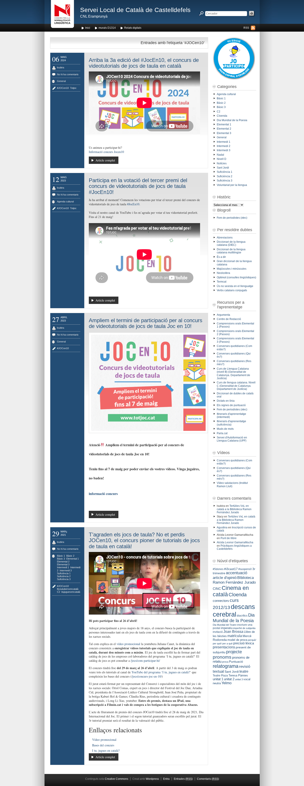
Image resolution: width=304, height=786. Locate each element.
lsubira (60, 67)
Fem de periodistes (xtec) (232, 217)
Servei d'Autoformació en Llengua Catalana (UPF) (232, 439)
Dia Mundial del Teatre (225, 624)
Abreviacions (225, 237)
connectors (221, 601)
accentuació (236, 573)
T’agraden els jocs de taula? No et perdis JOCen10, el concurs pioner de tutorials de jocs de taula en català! (144, 540)
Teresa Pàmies (238, 675)
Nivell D (221, 159)
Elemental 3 (63, 564)
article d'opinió (225, 578)
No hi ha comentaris (68, 74)
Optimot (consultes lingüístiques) (236, 277)
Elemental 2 (63, 561)
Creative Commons (116, 778)
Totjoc (73, 88)
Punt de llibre (229, 538)
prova (225, 661)
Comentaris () (208, 778)
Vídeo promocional (104, 739)
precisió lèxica (243, 643)
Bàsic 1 (61, 555)
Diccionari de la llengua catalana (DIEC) (231, 243)
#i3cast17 (231, 569)
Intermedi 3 (66, 570)
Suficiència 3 (64, 579)
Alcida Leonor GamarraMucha (235, 542)
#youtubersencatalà (67, 589)
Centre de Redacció (229, 319)
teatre (243, 671)
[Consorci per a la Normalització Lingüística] (62, 15)
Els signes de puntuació (231, 405)
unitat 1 (218, 679)
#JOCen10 (63, 88)
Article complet (105, 160)
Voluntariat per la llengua (232, 185)
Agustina (222, 527)
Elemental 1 (72, 558)
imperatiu (227, 628)
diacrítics (242, 615)
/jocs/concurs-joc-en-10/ (147, 676)
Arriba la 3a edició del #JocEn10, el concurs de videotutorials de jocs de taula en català (144, 63)
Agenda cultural (65, 201)
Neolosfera (223, 273)
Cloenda (222, 115)
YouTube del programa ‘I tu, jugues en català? (161, 672)
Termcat (221, 281)
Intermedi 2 (223, 146)
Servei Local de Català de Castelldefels (135, 9)
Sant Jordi (223, 167)
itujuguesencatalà (70, 592)
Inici (87, 27)
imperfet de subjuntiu (244, 628)
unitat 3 (239, 679)
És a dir (221, 257)
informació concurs (103, 493)
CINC (217, 589)
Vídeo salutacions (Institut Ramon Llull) (232, 484)
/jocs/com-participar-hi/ (145, 660)
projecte (234, 651)
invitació (218, 631)
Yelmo (226, 683)
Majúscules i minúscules (231, 268)
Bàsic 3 (61, 558)
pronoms (222, 657)
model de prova (237, 639)
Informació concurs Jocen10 (106, 152)
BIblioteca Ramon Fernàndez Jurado (234, 579)
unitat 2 (229, 679)
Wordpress (152, 778)
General (61, 81)
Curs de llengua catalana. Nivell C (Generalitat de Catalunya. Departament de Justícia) (236, 386)
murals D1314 (107, 27)
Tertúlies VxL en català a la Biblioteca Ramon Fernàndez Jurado (234, 509)
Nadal (220, 154)
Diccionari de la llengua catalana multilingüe (231, 251)
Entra (166, 778)
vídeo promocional (128, 644)
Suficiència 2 (64, 576)
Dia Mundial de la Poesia (232, 120)
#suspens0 (245, 569)
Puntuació (236, 661)
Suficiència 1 (64, 573)
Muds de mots (225, 428)
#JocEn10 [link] (133, 204)
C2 (58, 592)
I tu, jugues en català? (106, 750)
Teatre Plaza (220, 675)
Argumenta (223, 314)
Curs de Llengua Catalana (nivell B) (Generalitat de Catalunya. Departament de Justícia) (233, 373)
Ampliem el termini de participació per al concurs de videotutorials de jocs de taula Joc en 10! (145, 323)
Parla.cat (222, 433)
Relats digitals (132, 27)
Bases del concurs (103, 745)
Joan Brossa (233, 631)
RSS (246, 27)
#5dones (218, 569)
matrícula (234, 636)
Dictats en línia (226, 400)
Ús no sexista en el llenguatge (235, 286)
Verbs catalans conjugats (232, 290)
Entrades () (183, 778)
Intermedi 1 (63, 567)
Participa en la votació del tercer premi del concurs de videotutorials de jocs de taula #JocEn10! (138, 186)
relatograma (225, 666)
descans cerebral (234, 610)
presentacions (224, 647)
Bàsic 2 (70, 555)
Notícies (222, 163)
